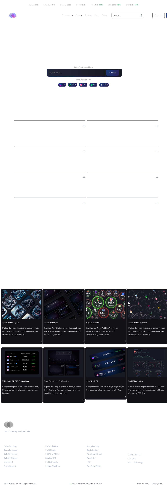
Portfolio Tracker (10, 450)
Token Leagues (10, 466)
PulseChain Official (94, 454)
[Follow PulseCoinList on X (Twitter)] (139, 448)
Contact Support (134, 455)
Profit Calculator (51, 462)
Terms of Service (143, 484)
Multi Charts (50, 450)
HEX (88, 462)
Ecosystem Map (93, 446)
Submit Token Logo (135, 463)
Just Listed (8, 462)
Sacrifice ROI (50, 458)
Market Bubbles (51, 446)
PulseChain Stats (10, 454)
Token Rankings (10, 446)
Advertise (131, 459)
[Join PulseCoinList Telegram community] (131, 448)
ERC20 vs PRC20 (52, 454)
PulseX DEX (91, 458)
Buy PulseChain (93, 450)
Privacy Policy (158, 484)
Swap (96, 15)
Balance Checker (10, 458)
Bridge (104, 15)
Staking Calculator (52, 466)
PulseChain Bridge (94, 466)
